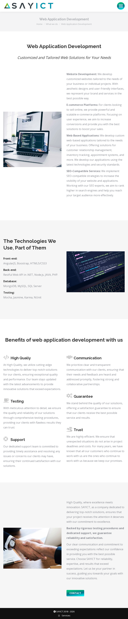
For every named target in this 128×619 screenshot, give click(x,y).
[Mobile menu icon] (121, 6)
